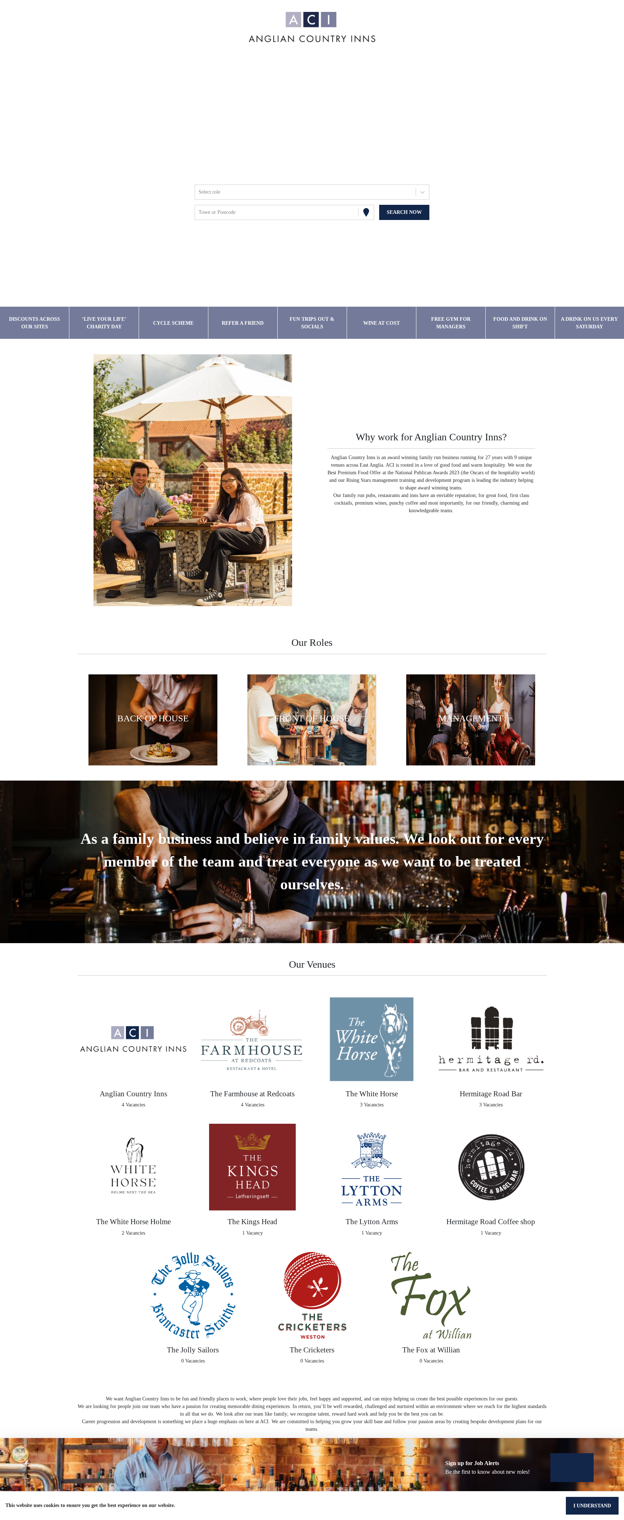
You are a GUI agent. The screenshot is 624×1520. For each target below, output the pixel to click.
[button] (153, 719)
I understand (592, 1505)
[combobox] (199, 192)
